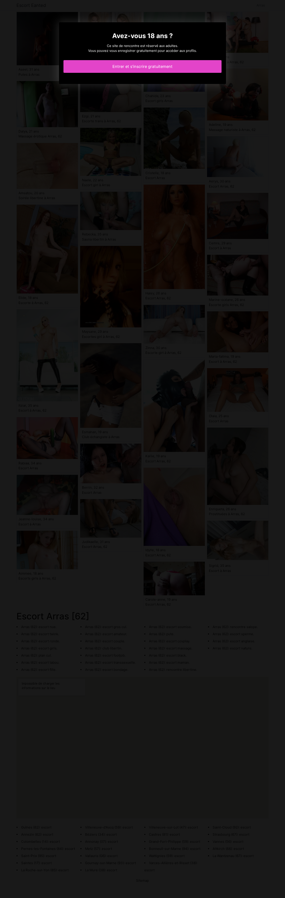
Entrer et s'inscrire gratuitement (142, 66)
